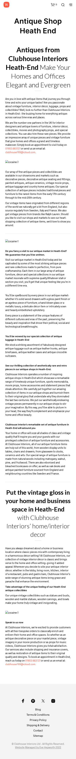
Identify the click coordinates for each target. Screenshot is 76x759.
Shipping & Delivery (38, 725)
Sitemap (38, 735)
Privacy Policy (38, 719)
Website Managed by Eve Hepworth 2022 (38, 747)
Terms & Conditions (38, 714)
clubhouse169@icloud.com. (20, 152)
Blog (38, 709)
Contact (38, 730)
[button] (54, 4)
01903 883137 (12, 148)
